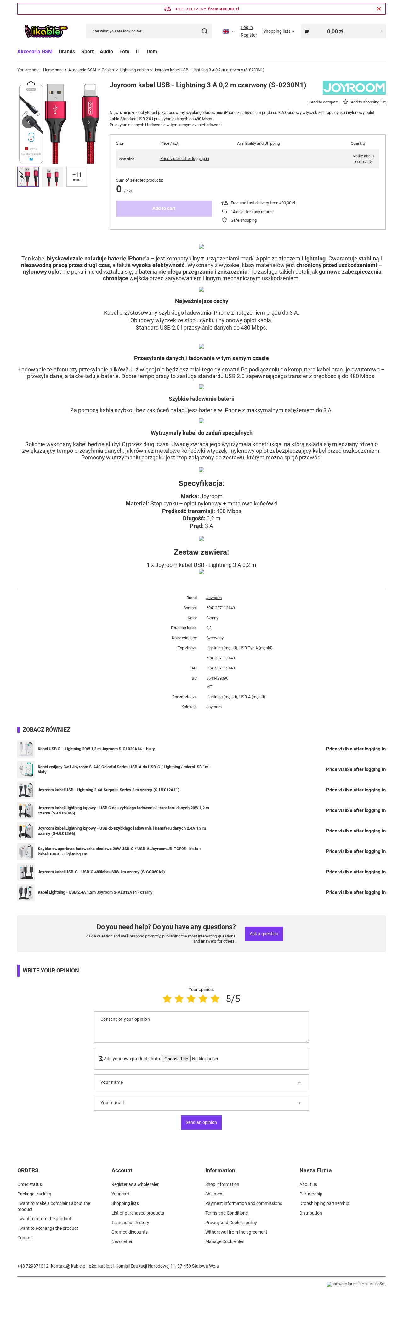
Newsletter (122, 1241)
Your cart (120, 1193)
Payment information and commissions (243, 1203)
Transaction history (130, 1222)
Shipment (214, 1193)
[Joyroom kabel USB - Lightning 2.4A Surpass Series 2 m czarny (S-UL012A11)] (26, 790)
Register (249, 35)
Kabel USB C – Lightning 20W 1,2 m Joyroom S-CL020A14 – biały (96, 748)
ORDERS (27, 1170)
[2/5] (179, 999)
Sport (87, 52)
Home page (53, 69)
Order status (29, 1184)
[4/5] (203, 999)
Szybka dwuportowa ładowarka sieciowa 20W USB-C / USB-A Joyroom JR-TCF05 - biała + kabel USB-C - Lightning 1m (119, 851)
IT (138, 52)
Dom (152, 52)
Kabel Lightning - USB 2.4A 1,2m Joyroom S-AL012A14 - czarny (95, 892)
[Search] (204, 31)
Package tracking (34, 1193)
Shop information (222, 1184)
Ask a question (264, 933)
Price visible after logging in (184, 158)
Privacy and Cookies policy (231, 1222)
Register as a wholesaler (135, 1184)
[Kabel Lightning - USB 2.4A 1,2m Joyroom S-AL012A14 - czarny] (26, 892)
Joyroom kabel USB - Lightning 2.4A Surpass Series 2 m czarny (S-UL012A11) (108, 789)
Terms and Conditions (226, 1213)
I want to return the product (44, 1218)
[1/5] (167, 999)
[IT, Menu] (143, 51)
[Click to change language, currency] (229, 31)
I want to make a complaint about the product (53, 1206)
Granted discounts (129, 1232)
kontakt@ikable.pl (68, 1266)
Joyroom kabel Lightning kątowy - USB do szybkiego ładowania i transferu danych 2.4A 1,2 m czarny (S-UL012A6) (122, 831)
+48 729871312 (32, 1266)
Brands (67, 52)
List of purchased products (137, 1213)
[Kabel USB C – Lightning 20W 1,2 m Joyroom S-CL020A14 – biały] (26, 749)
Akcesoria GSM (35, 52)
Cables (108, 69)
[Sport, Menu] (96, 51)
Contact (25, 1237)
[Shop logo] (46, 31)
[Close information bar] (379, 9)
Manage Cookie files (224, 1241)
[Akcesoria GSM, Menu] (55, 51)
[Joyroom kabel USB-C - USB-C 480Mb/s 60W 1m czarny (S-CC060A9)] (26, 872)
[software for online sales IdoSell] (356, 1284)
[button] (28, 122)
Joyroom (214, 597)
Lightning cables (134, 69)
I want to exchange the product (47, 1228)
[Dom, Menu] (160, 51)
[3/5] (191, 999)
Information (220, 1170)
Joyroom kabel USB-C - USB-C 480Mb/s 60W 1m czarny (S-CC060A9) (101, 871)
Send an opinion (201, 1122)
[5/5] (215, 999)
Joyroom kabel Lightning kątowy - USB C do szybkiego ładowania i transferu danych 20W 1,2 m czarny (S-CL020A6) (123, 810)
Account (121, 1170)
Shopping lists (125, 1203)
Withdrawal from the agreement (236, 1232)
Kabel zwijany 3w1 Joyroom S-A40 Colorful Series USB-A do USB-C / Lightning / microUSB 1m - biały (124, 769)
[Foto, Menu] (132, 51)
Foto (124, 52)
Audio (106, 52)
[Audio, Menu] (116, 51)
